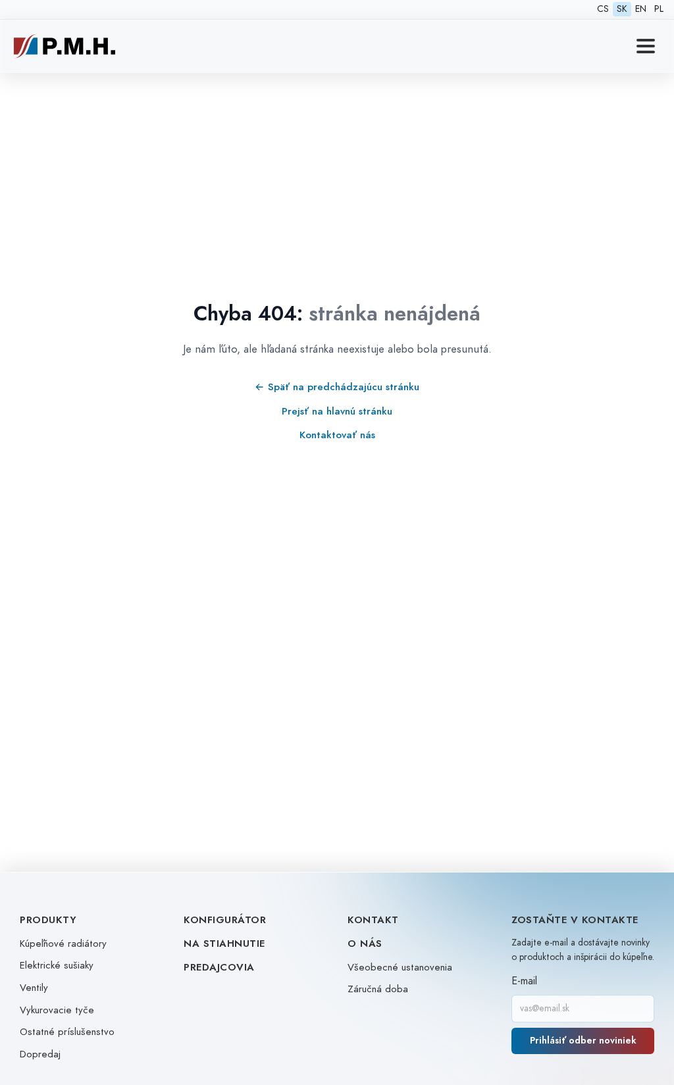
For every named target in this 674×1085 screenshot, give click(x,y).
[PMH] (64, 46)
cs (603, 9)
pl (658, 9)
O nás (365, 943)
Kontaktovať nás (337, 435)
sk (622, 9)
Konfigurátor (225, 919)
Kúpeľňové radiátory (63, 943)
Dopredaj (40, 1054)
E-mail (524, 981)
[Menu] (645, 46)
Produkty (48, 919)
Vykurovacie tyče (57, 1010)
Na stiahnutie (224, 943)
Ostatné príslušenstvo (67, 1031)
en (640, 9)
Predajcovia (219, 967)
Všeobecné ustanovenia (400, 967)
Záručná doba (378, 989)
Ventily (34, 987)
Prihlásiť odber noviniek (583, 1040)
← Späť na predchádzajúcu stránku (337, 386)
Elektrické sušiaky (56, 965)
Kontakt (373, 919)
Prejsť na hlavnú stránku (337, 411)
